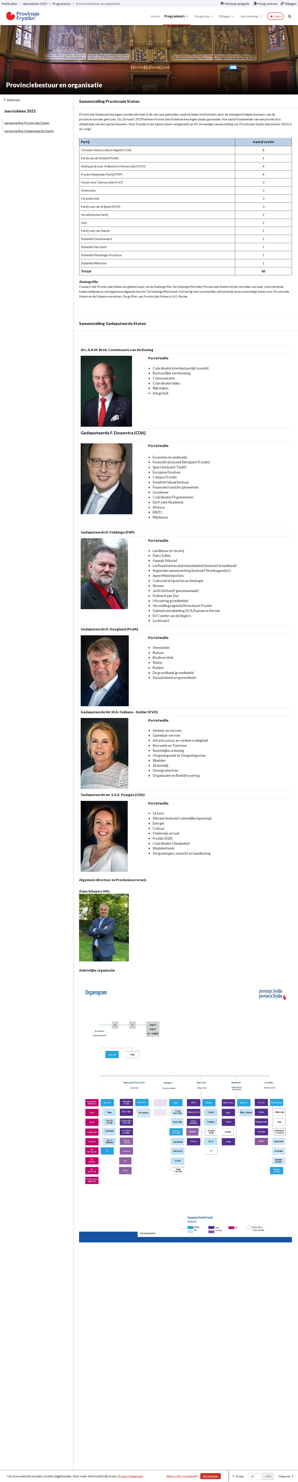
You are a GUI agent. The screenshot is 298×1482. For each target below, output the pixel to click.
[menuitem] (235, 3)
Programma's (61, 3)
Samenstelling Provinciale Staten (26, 123)
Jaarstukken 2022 (34, 3)
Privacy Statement (130, 1476)
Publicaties (9, 3)
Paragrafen (202, 16)
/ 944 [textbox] (268, 1476)
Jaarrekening (249, 16)
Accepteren (210, 1476)
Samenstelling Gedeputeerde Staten (29, 131)
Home (155, 16)
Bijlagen (224, 16)
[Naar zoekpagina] (290, 16)
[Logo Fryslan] (23, 16)
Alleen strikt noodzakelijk (182, 1476)
